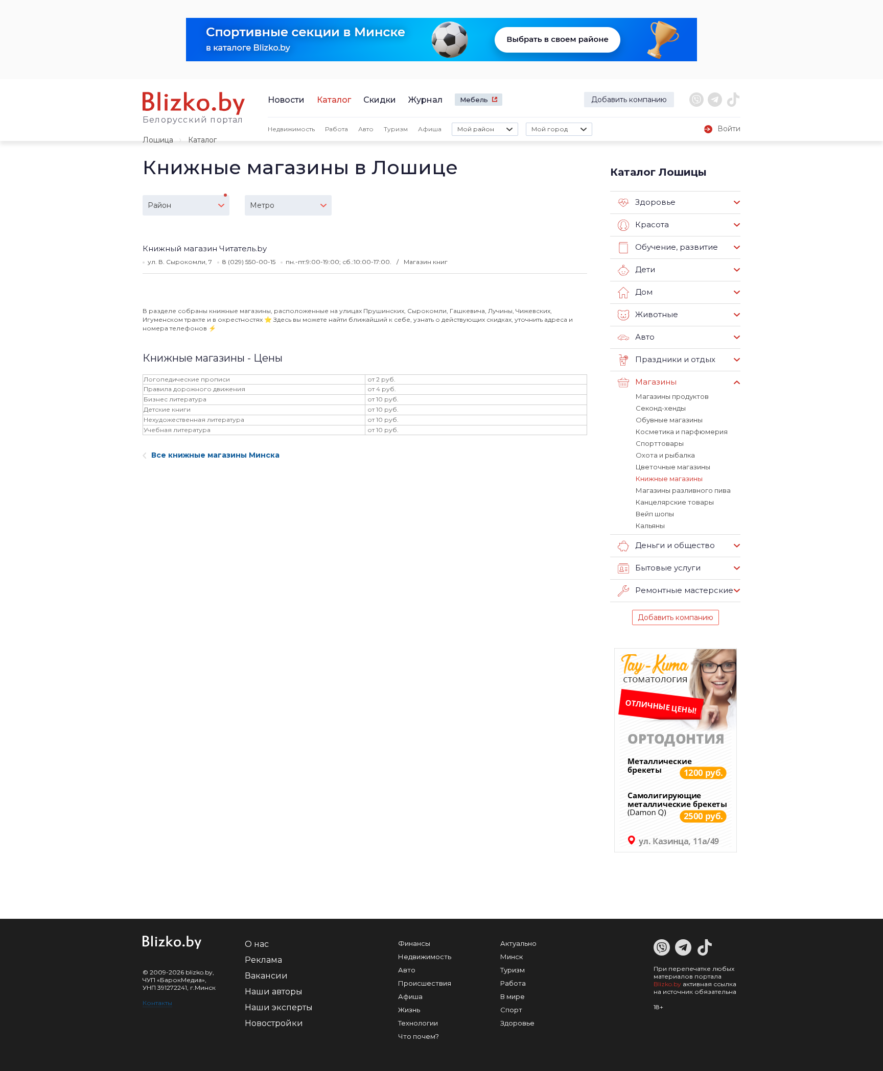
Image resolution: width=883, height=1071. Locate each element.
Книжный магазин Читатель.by (205, 248)
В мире (512, 996)
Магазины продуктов (672, 396)
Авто (366, 129)
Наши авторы (274, 991)
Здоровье (517, 1023)
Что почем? (418, 1036)
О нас (257, 944)
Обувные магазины (669, 420)
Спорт (511, 1010)
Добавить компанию (629, 99)
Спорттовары (660, 443)
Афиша (430, 129)
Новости (286, 100)
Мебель (474, 100)
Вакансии (266, 976)
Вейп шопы (655, 514)
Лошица (158, 140)
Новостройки (274, 1023)
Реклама (263, 960)
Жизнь (409, 1010)
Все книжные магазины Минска (215, 455)
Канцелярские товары (675, 502)
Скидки (379, 100)
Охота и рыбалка (665, 455)
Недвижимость (291, 129)
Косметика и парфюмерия (682, 431)
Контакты (157, 1003)
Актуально (518, 943)
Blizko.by (667, 984)
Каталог (334, 100)
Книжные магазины (669, 478)
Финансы (414, 943)
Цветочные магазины (673, 467)
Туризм (396, 129)
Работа (336, 129)
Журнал (425, 100)
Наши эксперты (279, 1007)
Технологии (418, 1023)
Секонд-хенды (661, 408)
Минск (511, 957)
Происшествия (424, 983)
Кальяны (650, 525)
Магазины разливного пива (683, 490)
